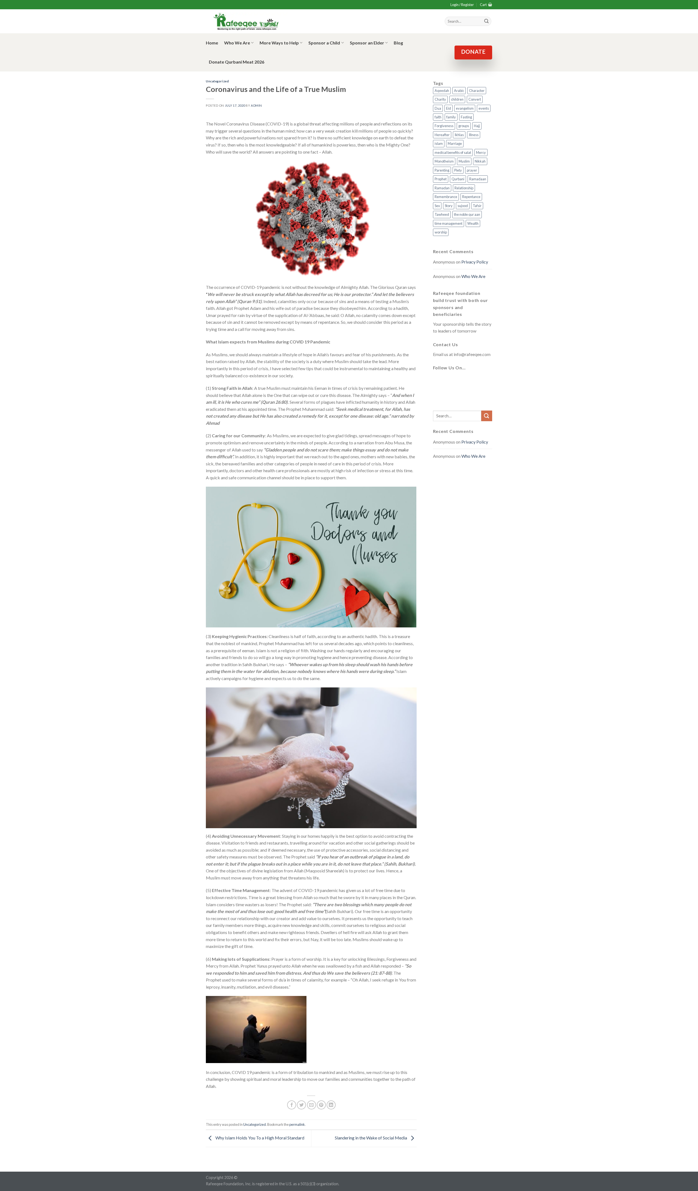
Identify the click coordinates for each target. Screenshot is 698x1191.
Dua (438, 108)
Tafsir (477, 206)
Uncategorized (217, 81)
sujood (463, 206)
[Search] (486, 21)
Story (449, 206)
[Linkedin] (438, 397)
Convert (474, 99)
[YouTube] (477, 380)
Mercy (481, 152)
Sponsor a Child (324, 42)
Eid (448, 108)
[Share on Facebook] (291, 1104)
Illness (474, 135)
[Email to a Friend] (311, 1104)
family (451, 117)
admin (256, 105)
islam (439, 143)
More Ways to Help (279, 42)
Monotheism (444, 161)
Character (477, 90)
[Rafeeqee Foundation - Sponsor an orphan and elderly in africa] (247, 21)
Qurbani (458, 179)
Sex (437, 206)
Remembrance (446, 196)
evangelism (465, 108)
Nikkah (480, 161)
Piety (458, 170)
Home (212, 42)
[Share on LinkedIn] (331, 1104)
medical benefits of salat (453, 152)
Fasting (466, 117)
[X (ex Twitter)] (451, 380)
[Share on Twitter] (301, 1104)
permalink (297, 1124)
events (484, 108)
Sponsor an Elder (367, 42)
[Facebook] (438, 380)
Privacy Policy (474, 261)
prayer (472, 170)
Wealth (473, 223)
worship (441, 232)
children (457, 99)
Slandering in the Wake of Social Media (371, 1137)
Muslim (464, 161)
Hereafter (442, 135)
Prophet (441, 179)
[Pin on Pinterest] (321, 1104)
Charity (440, 99)
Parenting (442, 170)
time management (448, 223)
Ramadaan (477, 179)
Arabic (459, 90)
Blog (398, 42)
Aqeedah (442, 90)
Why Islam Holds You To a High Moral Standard (259, 1137)
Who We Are (237, 42)
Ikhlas (459, 135)
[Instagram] (464, 380)
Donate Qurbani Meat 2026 (236, 61)
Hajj (477, 126)
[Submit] (486, 416)
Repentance (471, 196)
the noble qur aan (467, 214)
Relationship (464, 188)
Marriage (455, 143)
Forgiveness (444, 126)
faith (438, 117)
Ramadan (442, 188)
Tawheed (442, 214)
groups (463, 126)
